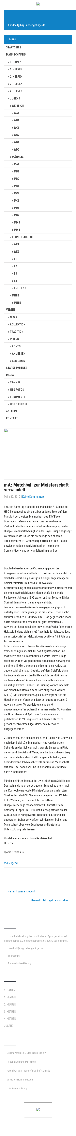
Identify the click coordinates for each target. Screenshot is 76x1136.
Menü (12, 39)
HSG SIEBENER (19, 404)
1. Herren (16, 69)
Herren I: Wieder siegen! (19, 891)
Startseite (13, 47)
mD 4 (17, 229)
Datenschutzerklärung (19, 963)
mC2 (16, 193)
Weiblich (18, 105)
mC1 (16, 186)
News (13, 317)
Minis (15, 295)
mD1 (16, 208)
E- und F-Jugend (22, 237)
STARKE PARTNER (16, 367)
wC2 (16, 135)
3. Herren (16, 84)
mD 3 (17, 222)
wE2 (16, 251)
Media (10, 375)
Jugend (15, 98)
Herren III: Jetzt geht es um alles (51, 900)
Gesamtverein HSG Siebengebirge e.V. (26, 1052)
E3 (15, 273)
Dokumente (17, 397)
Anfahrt (11, 411)
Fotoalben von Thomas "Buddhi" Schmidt (28, 1070)
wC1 (16, 127)
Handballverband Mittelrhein (21, 1061)
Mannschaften (16, 54)
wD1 (16, 142)
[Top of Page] (64, 1127)
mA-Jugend (11, 863)
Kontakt (12, 418)
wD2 (16, 149)
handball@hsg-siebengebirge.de (26, 25)
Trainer (15, 382)
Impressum (14, 955)
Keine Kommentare (33, 496)
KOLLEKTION (17, 324)
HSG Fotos (17, 389)
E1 (15, 259)
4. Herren (16, 91)
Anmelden (18, 353)
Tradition (16, 331)
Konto (16, 346)
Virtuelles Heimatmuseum (20, 1079)
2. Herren (16, 76)
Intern (14, 339)
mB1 (16, 171)
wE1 (16, 244)
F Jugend (20, 288)
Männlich (18, 156)
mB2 (16, 178)
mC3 (16, 200)
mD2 (16, 215)
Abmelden (18, 361)
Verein (10, 309)
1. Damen (15, 62)
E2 (15, 266)
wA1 (16, 113)
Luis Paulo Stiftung (17, 1088)
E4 (15, 280)
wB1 (16, 120)
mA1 (16, 164)
